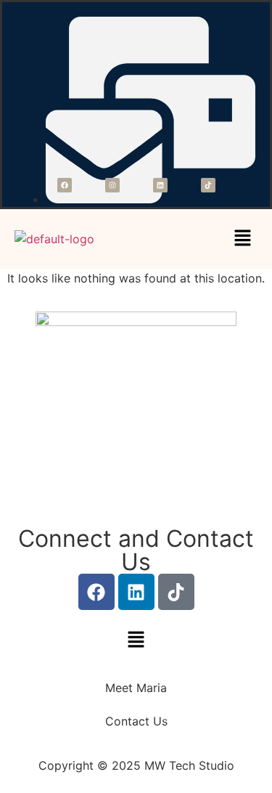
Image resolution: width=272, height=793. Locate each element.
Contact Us (136, 721)
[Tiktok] (208, 185)
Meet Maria (136, 687)
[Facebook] (64, 185)
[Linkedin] (160, 185)
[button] (242, 239)
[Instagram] (112, 185)
